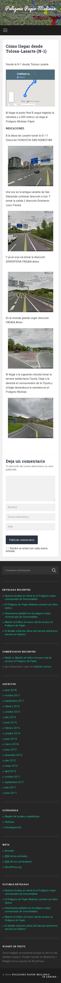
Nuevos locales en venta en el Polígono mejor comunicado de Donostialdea (30, 597)
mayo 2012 (11, 765)
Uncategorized (13, 827)
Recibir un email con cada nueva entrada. (26, 550)
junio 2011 (11, 792)
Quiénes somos (42, 666)
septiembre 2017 (14, 700)
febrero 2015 (12, 727)
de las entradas (16, 856)
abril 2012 (10, 771)
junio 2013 (11, 749)
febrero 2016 (12, 706)
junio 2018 (11, 690)
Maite (8, 657)
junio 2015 (11, 722)
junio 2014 (11, 738)
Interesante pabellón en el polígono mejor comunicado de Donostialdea (28, 615)
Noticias (9, 821)
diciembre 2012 (13, 755)
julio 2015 (10, 717)
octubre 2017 (12, 695)
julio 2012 (10, 760)
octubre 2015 (12, 711)
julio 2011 (10, 787)
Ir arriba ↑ (50, 976)
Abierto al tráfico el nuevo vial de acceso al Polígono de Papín (28, 659)
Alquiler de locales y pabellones (22, 816)
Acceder (9, 850)
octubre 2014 (12, 733)
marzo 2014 (12, 744)
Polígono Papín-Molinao (30, 8)
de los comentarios (18, 861)
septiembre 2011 (14, 782)
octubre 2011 (12, 776)
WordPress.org (13, 867)
